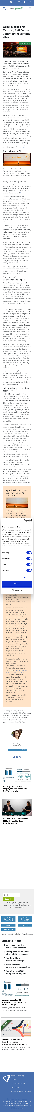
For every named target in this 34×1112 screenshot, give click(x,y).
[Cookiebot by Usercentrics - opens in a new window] (24, 520)
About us (13, 1076)
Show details (24, 578)
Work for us (27, 1091)
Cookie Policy (22, 1083)
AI (20, 193)
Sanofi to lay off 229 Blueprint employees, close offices (16, 973)
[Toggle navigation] (5, 8)
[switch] (29, 558)
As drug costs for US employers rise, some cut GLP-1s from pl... (15, 788)
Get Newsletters (17, 2)
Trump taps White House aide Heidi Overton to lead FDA (17, 954)
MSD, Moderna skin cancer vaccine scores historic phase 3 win (16, 947)
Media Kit (28, 2)
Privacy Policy (15, 1087)
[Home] (16, 8)
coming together (10, 476)
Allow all (17, 584)
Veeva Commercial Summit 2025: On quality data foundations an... (16, 821)
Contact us (14, 1079)
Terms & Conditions (17, 1091)
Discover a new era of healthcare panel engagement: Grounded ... (14, 1042)
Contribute (14, 1083)
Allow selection (17, 590)
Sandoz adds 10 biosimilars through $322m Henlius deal (15, 960)
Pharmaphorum (6, 1078)
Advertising (20, 1076)
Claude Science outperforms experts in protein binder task (17, 967)
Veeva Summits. (22, 147)
